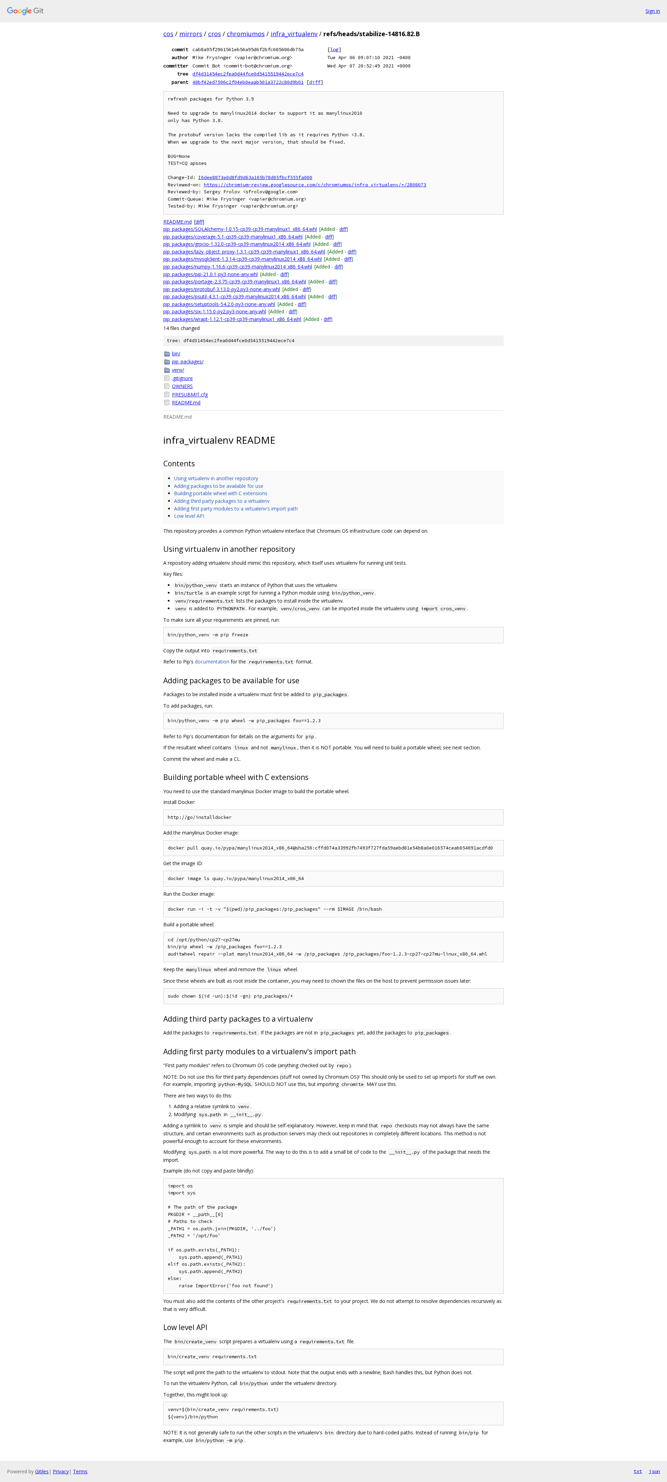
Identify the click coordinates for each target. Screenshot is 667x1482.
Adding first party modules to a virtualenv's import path (236, 508)
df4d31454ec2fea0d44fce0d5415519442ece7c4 (248, 74)
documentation (212, 661)
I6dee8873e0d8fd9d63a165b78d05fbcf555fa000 (255, 177)
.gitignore (182, 378)
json (654, 1471)
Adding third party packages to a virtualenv (222, 501)
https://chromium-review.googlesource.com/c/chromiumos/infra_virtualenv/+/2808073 (315, 185)
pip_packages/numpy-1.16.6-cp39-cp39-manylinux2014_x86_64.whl (237, 266)
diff (314, 82)
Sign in (652, 11)
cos (168, 34)
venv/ (178, 370)
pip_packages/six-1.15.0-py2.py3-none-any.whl (214, 311)
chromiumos (246, 34)
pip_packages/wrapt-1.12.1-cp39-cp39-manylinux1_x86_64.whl (232, 319)
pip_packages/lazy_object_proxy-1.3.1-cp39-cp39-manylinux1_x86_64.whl (244, 251)
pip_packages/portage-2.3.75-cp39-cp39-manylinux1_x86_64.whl (234, 281)
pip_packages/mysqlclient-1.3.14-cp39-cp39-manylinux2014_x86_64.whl (242, 259)
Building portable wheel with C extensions (220, 493)
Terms (80, 1471)
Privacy (61, 1471)
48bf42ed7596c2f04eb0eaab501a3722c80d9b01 (248, 82)
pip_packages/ (188, 361)
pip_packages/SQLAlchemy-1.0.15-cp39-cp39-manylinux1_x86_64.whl (240, 229)
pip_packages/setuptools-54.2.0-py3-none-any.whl (219, 304)
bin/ (176, 353)
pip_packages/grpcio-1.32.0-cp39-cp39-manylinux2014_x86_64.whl (237, 244)
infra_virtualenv (294, 34)
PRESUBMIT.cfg (190, 394)
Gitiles (42, 1471)
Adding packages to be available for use (218, 486)
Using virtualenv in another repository (216, 478)
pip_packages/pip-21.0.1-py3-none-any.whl (210, 274)
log (334, 49)
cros (214, 34)
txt (638, 1471)
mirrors (190, 34)
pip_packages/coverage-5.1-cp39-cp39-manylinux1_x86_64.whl (233, 236)
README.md (177, 221)
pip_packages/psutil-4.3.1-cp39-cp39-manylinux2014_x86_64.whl (234, 296)
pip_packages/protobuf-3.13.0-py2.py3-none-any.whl (221, 289)
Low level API (189, 516)
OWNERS (182, 386)
